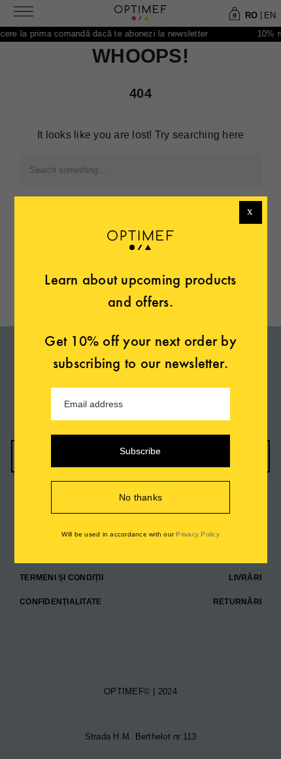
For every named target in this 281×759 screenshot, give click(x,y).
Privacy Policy (198, 534)
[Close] (250, 212)
